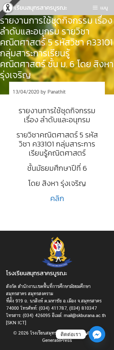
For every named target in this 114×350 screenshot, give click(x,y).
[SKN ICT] (16, 322)
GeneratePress (57, 340)
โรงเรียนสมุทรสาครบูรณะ (36, 7)
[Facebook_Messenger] (97, 334)
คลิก (57, 198)
